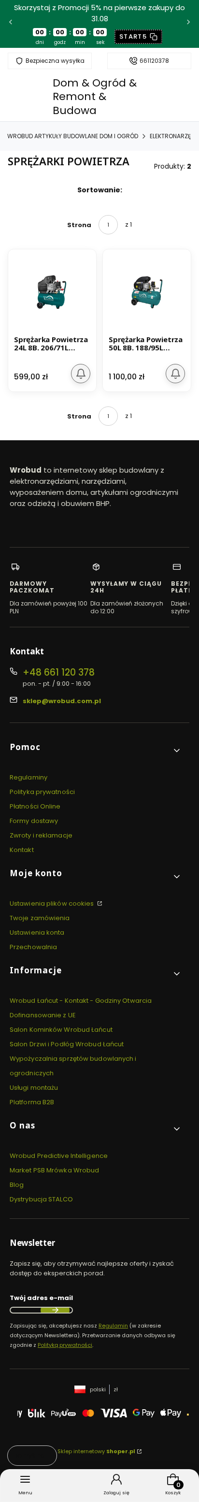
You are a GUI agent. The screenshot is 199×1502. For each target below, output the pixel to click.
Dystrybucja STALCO (41, 1199)
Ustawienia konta (37, 932)
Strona (79, 225)
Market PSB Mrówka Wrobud (54, 1170)
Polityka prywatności (42, 791)
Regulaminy (28, 777)
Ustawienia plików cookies (53, 903)
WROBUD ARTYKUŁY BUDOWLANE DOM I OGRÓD (72, 136)
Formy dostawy (34, 820)
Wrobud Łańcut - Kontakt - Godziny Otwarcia (81, 1000)
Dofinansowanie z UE (43, 1015)
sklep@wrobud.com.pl (62, 701)
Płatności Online (35, 806)
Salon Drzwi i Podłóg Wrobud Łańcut (67, 1044)
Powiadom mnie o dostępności (80, 373)
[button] (96, 750)
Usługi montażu (34, 1087)
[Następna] (188, 24)
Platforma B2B (32, 1102)
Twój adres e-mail (41, 1297)
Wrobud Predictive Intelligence (59, 1155)
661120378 (154, 61)
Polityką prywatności (65, 1345)
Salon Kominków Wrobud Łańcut (61, 1029)
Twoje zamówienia (40, 918)
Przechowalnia (33, 947)
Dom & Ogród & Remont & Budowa (95, 96)
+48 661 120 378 (59, 672)
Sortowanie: (99, 190)
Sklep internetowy (96, 1451)
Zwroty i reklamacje (41, 835)
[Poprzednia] (10, 24)
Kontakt (22, 849)
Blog (17, 1184)
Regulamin (113, 1325)
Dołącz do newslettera (55, 1310)
